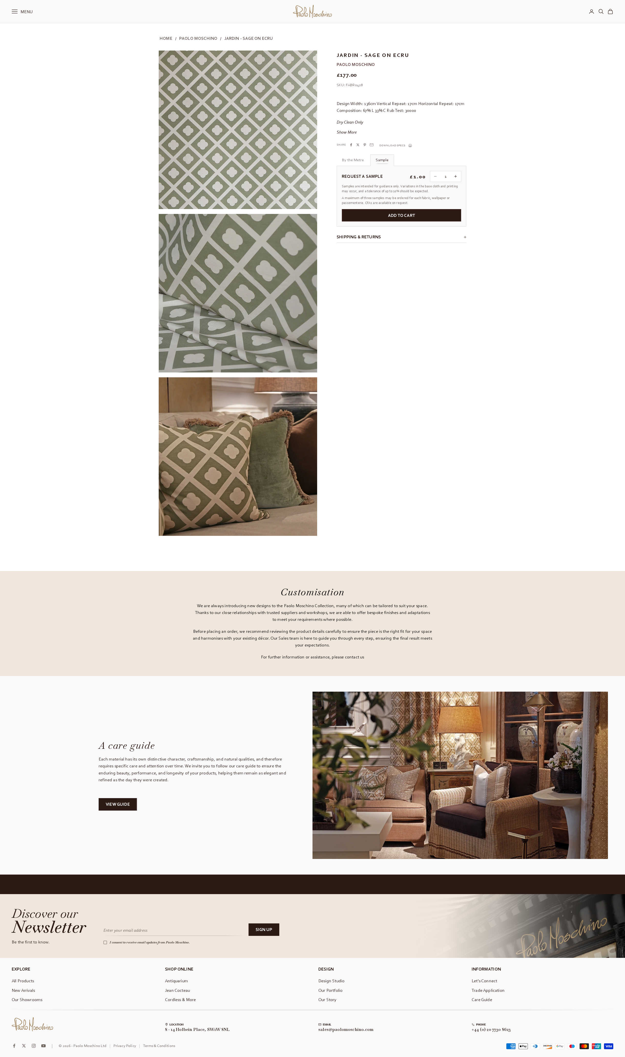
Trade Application (488, 990)
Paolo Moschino (198, 38)
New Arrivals (23, 990)
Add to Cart (401, 215)
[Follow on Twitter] (23, 1045)
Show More (347, 132)
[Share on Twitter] (358, 145)
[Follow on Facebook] (14, 1045)
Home (166, 38)
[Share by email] (372, 145)
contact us (354, 656)
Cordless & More (180, 999)
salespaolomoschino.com (346, 1029)
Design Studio (331, 980)
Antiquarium (176, 980)
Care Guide (482, 999)
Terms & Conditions (159, 1045)
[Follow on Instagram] (33, 1045)
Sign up (264, 929)
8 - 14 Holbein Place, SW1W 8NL (197, 1029)
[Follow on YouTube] (43, 1045)
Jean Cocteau (177, 990)
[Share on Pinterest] (365, 145)
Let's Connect (484, 980)
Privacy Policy (125, 1045)
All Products (23, 980)
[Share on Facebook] (351, 145)
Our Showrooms (27, 999)
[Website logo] (32, 1024)
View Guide (118, 804)
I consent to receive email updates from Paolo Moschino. (150, 942)
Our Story (327, 999)
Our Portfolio (330, 990)
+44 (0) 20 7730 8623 (491, 1029)
